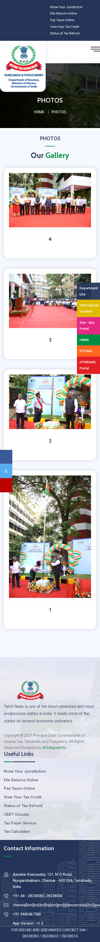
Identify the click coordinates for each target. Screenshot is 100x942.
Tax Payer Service (20, 823)
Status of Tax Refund (65, 33)
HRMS (84, 340)
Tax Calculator (17, 831)
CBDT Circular (16, 814)
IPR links (86, 351)
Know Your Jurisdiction (67, 7)
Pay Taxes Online (62, 20)
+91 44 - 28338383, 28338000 (38, 896)
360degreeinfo (54, 748)
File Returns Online (64, 13)
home (39, 112)
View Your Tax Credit (65, 27)
